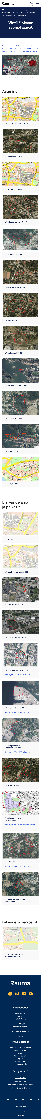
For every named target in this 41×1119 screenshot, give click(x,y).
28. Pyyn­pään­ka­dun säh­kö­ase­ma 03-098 (13, 746)
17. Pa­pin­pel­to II (11, 353)
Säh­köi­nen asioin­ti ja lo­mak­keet (20, 1084)
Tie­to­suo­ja (20, 1116)
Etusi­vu (5, 10)
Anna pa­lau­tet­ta (20, 1081)
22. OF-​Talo (9, 539)
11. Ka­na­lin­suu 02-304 (13, 156)
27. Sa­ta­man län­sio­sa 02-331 (16, 708)
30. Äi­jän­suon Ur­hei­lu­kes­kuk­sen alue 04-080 (14, 819)
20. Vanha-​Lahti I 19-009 (14, 451)
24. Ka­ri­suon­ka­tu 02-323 (14, 605)
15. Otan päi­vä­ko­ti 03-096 (15, 287)
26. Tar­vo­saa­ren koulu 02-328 (16, 670)
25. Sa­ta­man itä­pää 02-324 (15, 637)
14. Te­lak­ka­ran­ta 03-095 (14, 255)
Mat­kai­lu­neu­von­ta (20, 1056)
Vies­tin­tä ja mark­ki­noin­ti (20, 1088)
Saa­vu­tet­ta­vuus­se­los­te (20, 1111)
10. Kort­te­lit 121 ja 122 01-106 (17, 124)
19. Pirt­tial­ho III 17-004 (13, 418)
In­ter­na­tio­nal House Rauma (20, 1048)
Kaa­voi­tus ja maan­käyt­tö (12, 12)
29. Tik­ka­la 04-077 (12, 785)
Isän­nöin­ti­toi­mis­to (20, 1050)
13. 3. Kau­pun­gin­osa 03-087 (16, 222)
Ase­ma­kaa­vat (29, 12)
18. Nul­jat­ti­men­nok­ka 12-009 (16, 386)
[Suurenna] (36, 57)
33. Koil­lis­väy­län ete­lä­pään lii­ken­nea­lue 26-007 (15, 955)
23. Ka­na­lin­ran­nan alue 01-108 (16, 572)
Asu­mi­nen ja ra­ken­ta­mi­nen (21, 10)
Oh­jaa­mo (20, 1058)
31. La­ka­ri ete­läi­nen (12, 862)
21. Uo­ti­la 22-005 (11, 484)
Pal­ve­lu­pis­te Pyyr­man (20, 1061)
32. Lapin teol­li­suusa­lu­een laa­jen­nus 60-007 (15, 900)
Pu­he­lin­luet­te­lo (20, 1078)
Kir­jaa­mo (20, 1053)
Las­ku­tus (20, 1036)
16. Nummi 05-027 (12, 320)
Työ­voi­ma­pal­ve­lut (20, 1064)
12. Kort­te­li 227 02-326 (14, 189)
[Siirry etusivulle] (8, 3)
